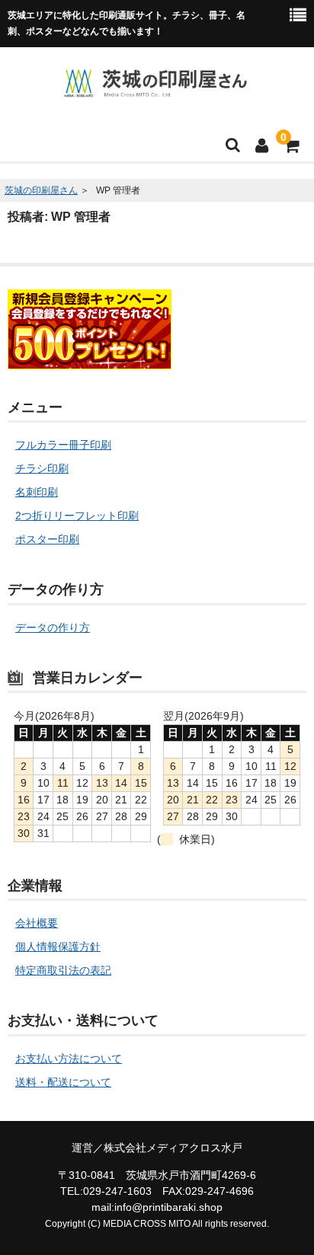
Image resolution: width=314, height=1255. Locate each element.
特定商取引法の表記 (63, 970)
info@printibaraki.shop (168, 1207)
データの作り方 (52, 627)
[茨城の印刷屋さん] (155, 89)
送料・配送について (63, 1082)
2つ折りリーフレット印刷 (77, 515)
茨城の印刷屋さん (41, 190)
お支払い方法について (68, 1058)
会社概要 (36, 923)
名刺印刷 (36, 492)
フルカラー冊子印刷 (63, 445)
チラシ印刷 (42, 468)
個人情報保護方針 (58, 946)
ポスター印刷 (47, 539)
